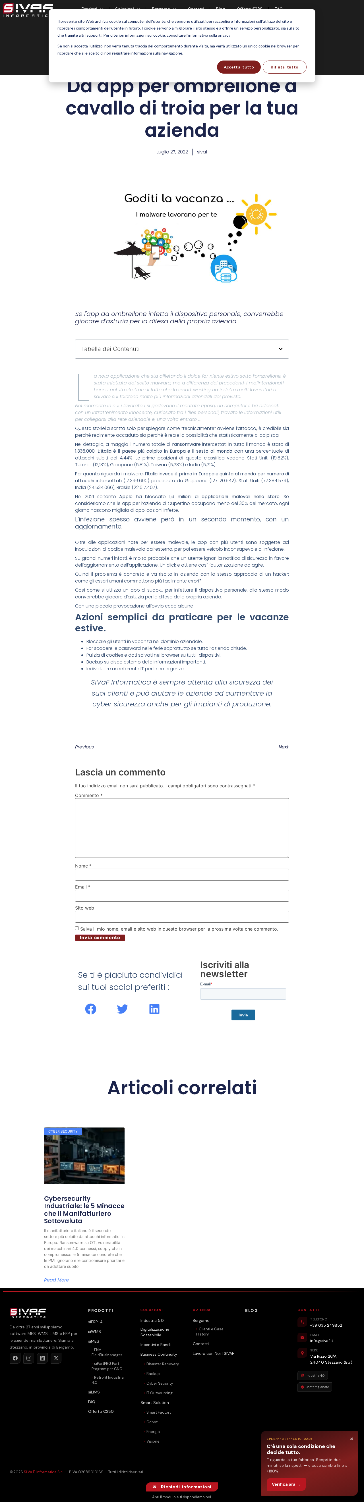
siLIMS (94, 1392)
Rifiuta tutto (285, 67)
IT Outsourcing (159, 1393)
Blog (251, 1310)
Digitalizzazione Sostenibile (154, 1332)
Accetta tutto (239, 67)
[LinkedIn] (42, 1358)
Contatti (201, 1343)
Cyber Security (159, 1383)
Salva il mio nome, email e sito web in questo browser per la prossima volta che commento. (179, 929)
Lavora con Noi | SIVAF (213, 1353)
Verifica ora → (286, 1484)
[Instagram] (28, 1358)
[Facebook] (15, 1358)
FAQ (91, 1401)
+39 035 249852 (326, 1325)
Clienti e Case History (210, 1332)
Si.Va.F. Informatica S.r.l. (44, 1472)
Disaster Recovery (162, 1364)
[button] (280, 349)
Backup (153, 1373)
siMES (93, 1341)
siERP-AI (96, 1321)
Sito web (84, 908)
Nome (83, 866)
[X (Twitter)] (56, 1358)
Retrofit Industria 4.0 (108, 1380)
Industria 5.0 (152, 1320)
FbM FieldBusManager (107, 1352)
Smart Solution (154, 1402)
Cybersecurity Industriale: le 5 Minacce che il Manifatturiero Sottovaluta (84, 1210)
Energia (153, 1431)
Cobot (152, 1422)
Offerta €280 (101, 1411)
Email (82, 887)
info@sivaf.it (321, 1340)
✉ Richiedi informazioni (182, 1487)
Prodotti (100, 1310)
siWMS (94, 1331)
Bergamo (201, 1320)
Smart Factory (158, 1412)
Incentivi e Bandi (155, 1344)
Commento (89, 795)
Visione (153, 1441)
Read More (56, 1280)
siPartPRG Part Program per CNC (107, 1366)
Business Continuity (158, 1354)
